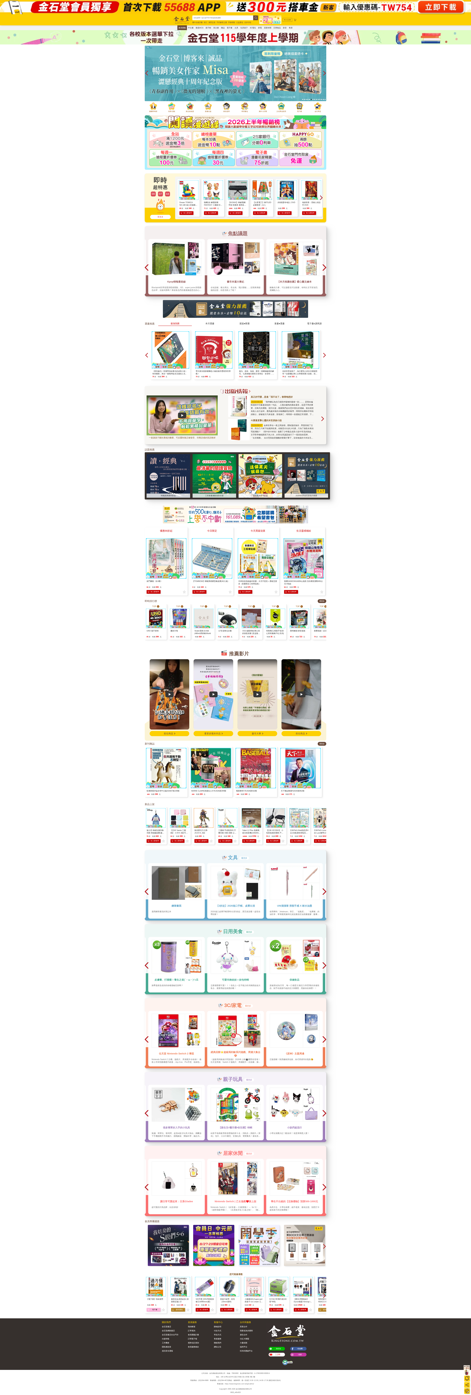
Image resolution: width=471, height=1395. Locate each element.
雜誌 (223, 28)
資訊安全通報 (167, 1351)
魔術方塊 (174, 631)
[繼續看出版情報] (235, 391)
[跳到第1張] (302, 99)
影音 (285, 28)
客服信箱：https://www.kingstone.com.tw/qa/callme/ (235, 1384)
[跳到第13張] (323, 99)
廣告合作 (243, 1335)
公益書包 (239, 22)
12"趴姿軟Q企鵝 (225, 631)
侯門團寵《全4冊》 (154, 581)
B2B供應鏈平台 (246, 1351)
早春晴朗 (231, 22)
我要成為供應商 (246, 1331)
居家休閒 (267, 28)
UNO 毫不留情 (153, 631)
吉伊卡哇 (247, 22)
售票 (291, 28)
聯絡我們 (217, 1343)
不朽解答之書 (222, 22)
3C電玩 (253, 28)
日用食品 (277, 28)
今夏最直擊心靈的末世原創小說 (266, 420)
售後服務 (217, 1339)
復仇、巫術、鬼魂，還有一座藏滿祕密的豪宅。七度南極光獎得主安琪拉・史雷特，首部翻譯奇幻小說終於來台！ (256, 373)
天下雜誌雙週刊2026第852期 (292, 791)
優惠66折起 (166, 530)
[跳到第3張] (306, 99)
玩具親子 (244, 28)
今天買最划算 (258, 530)
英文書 (216, 28)
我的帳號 (191, 1327)
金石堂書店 (166, 1327)
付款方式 (217, 1331)
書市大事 (256, 733)
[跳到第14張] (325, 99)
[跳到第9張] (316, 99)
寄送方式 (217, 1335)
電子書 (229, 28)
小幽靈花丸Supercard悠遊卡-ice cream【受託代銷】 (253, 1301)
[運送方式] (467, 1391)
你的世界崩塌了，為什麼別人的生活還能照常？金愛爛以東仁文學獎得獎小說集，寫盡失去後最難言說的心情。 (299, 373)
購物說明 (217, 1327)
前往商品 (168, 733)
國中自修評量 (197, 22)
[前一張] (146, 73)
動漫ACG (199, 28)
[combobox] (222, 17)
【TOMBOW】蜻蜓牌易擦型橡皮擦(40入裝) (210, 581)
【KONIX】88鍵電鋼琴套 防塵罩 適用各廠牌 (237, 205)
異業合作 (243, 1327)
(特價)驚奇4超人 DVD (286, 202)
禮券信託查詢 (193, 1343)
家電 (260, 28)
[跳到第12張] (321, 99)
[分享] (467, 1385)
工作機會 (165, 1343)
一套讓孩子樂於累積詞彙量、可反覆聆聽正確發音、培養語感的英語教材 (182, 438)
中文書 (191, 28)
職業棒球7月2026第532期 (246, 791)
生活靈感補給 (303, 530)
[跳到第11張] (319, 99)
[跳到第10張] (318, 99)
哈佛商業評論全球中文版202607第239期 (163, 791)
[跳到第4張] (307, 99)
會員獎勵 (182, 28)
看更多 (160, 217)
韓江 (205, 22)
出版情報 (165, 1339)
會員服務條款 (193, 1347)
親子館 (208, 28)
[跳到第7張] (313, 99)
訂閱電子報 (192, 1339)
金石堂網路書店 (168, 1331)
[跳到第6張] (311, 99)
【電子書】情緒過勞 (155, 1299)
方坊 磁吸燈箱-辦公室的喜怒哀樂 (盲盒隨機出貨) (251, 633)
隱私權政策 (166, 1347)
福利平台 (243, 1347)
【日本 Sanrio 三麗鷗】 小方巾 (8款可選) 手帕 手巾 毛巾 (179, 832)
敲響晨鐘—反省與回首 (323, 631)
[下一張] (324, 73)
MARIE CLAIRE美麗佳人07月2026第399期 (208, 791)
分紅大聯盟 (244, 1339)
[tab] (175, 324)
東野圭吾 (212, 22)
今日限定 (212, 530)
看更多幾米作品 (212, 733)
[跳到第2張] (304, 99)
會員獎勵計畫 (193, 1335)
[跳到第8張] (314, 99)
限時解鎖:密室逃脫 (297, 631)
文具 (236, 28)
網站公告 (217, 1347)
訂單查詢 (191, 1331)
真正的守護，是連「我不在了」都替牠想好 (272, 397)
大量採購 (243, 1343)
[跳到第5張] (309, 99)
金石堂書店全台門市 (170, 1335)
